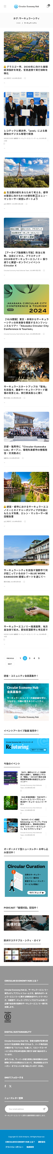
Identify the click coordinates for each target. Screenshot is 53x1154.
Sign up (44, 1109)
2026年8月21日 (30, 810)
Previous (10, 658)
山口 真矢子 (7, 78)
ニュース (10, 57)
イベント (10, 243)
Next (10, 664)
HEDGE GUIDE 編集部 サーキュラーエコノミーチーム (21, 138)
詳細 (40, 1066)
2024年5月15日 (16, 582)
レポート (10, 560)
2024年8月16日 (14, 458)
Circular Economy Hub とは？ (20, 1142)
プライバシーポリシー (14, 1147)
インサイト (11, 183)
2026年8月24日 (30, 788)
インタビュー (11, 377)
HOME (18, 23)
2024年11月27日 (35, 270)
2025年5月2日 (17, 78)
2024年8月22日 (16, 398)
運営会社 (41, 1142)
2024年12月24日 (17, 204)
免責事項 (30, 1147)
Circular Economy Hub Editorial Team (16, 270)
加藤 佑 (6, 458)
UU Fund (19, 1048)
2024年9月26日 (35, 334)
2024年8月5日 (17, 521)
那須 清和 (7, 398)
